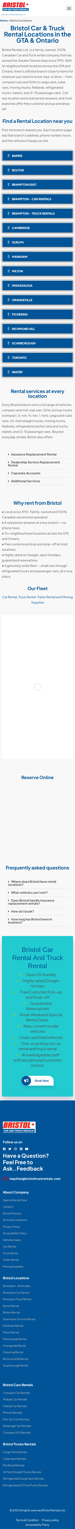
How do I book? (22, 911)
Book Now (42, 1080)
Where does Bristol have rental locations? (32, 883)
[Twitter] (9, 1149)
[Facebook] (4, 1149)
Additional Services (25, 481)
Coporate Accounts (25, 473)
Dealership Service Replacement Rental (34, 463)
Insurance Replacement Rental (34, 454)
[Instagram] (15, 1149)
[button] (69, 8)
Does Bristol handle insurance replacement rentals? (31, 901)
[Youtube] (26, 1149)
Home (4, 20)
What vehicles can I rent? (29, 892)
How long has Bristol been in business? (30, 920)
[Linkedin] (21, 1149)
